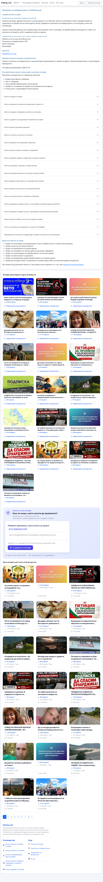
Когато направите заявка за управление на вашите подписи (24, 158)
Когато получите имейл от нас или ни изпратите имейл (23, 219)
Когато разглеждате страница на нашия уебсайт (20, 165)
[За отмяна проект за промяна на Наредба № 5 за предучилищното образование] (51, 456)
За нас (52, 3)
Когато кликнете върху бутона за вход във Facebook (22, 188)
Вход (82, 3)
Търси (61, 3)
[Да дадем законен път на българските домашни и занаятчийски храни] (18, 326)
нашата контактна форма (73, 264)
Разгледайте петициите (31, 3)
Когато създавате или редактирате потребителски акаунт (23, 119)
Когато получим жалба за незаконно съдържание (21, 150)
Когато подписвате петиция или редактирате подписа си (23, 104)
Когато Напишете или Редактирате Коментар (19, 142)
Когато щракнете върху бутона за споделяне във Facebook (24, 181)
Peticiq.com (6, 3)
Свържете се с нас (9, 54)
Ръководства (9, 840)
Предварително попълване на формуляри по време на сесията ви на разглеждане (32, 234)
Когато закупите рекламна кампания (16, 127)
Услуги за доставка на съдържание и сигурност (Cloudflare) (24, 227)
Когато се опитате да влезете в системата (18, 135)
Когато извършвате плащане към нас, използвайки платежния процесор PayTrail (32, 204)
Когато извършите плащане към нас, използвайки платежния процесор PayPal (31, 211)
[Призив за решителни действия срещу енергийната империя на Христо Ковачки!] (84, 423)
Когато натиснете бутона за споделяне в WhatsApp (21, 196)
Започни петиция (94, 3)
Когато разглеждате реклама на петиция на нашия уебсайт (24, 173)
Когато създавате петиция (13, 96)
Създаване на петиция (22, 548)
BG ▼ (18, 3)
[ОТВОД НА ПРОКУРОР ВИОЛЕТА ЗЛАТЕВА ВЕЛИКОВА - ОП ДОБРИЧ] (84, 326)
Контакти (45, 3)
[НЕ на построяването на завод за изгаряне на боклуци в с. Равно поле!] (18, 358)
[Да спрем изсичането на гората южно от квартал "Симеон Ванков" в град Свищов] (51, 358)
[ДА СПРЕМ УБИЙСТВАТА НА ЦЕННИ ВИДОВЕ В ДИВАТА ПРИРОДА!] (84, 293)
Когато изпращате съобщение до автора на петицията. (23, 112)
